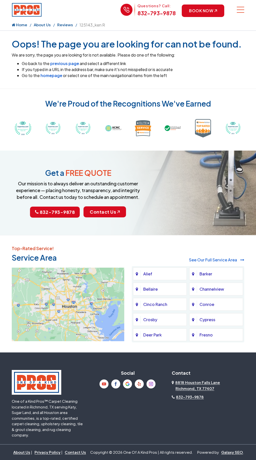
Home (21, 24)
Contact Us (103, 212)
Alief (147, 273)
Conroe (207, 304)
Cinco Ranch (155, 304)
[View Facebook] (115, 383)
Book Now (201, 10)
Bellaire (150, 289)
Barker (206, 273)
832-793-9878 (157, 13)
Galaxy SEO (232, 452)
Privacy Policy (47, 452)
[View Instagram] (151, 383)
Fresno (206, 334)
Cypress (207, 319)
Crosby (150, 319)
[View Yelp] (139, 383)
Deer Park (152, 334)
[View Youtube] (104, 383)
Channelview (212, 289)
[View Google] (127, 383)
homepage (51, 75)
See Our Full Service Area (213, 259)
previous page (64, 63)
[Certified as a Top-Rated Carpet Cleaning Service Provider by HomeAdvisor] (203, 127)
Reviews (65, 24)
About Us (42, 24)
